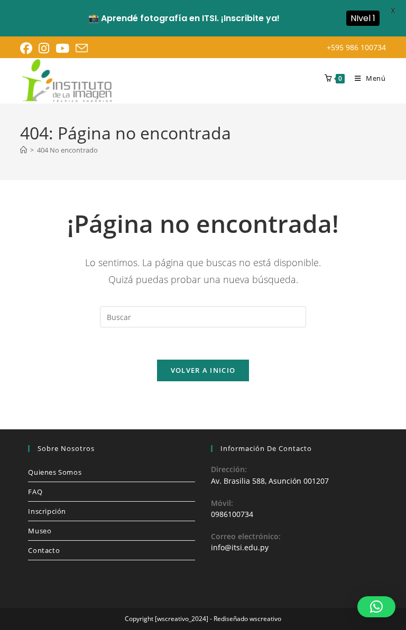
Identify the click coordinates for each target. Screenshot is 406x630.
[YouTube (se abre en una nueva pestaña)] (62, 48)
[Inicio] (23, 150)
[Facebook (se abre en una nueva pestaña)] (27, 48)
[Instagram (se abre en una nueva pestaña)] (43, 48)
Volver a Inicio (203, 370)
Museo (39, 530)
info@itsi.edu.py (240, 547)
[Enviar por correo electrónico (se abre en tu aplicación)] (81, 48)
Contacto (44, 550)
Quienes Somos (54, 472)
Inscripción (47, 511)
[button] (376, 606)
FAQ (35, 491)
